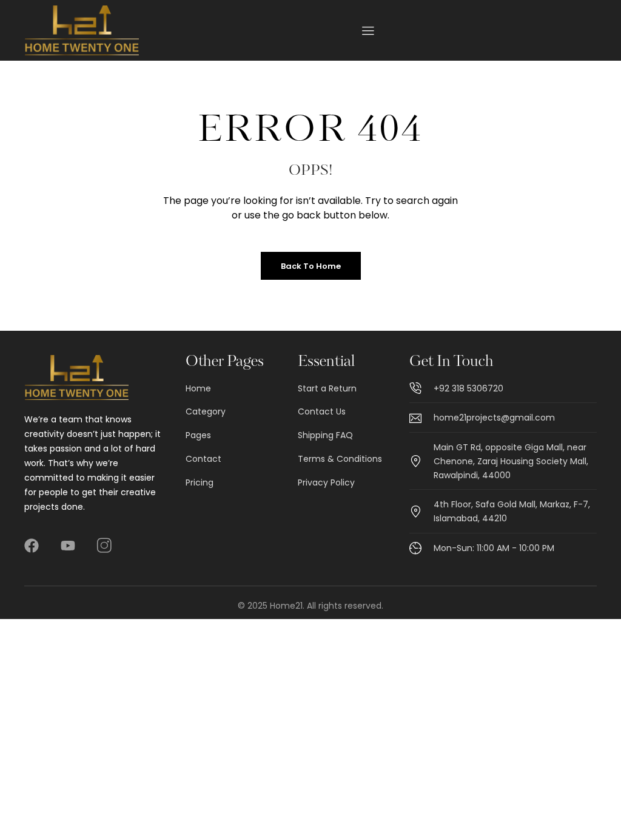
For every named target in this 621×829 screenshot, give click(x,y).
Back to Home (311, 266)
